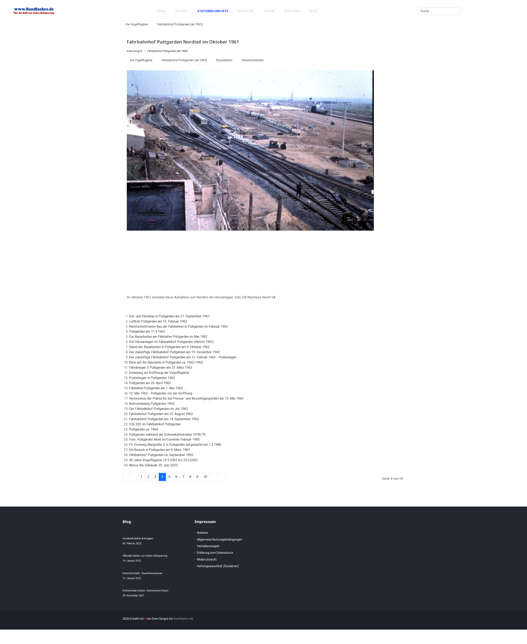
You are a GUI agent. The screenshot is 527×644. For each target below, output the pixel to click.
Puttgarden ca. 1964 (143, 429)
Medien (269, 11)
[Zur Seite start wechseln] (126, 477)
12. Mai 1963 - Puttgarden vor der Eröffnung (160, 393)
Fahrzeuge (246, 11)
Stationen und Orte (212, 11)
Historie (181, 11)
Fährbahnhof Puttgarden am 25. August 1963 (161, 414)
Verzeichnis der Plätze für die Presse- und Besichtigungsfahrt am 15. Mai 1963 (186, 398)
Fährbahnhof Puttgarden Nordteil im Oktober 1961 (183, 42)
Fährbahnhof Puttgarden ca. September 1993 (161, 455)
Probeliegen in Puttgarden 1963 (152, 378)
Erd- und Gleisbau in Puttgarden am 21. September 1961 (169, 316)
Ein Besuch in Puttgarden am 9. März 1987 (159, 450)
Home (161, 11)
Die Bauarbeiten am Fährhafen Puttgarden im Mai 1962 (168, 337)
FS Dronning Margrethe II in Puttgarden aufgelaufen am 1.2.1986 (175, 445)
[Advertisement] (263, 263)
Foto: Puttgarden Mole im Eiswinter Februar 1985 (164, 439)
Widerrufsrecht (207, 559)
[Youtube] (505, 11)
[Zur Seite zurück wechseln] (134, 477)
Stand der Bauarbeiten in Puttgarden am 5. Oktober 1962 (169, 347)
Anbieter (202, 532)
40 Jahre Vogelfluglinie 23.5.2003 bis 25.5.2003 (163, 460)
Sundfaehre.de (183, 618)
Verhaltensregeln (208, 546)
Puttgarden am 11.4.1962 (147, 331)
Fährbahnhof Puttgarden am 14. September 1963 (164, 419)
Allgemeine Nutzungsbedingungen (219, 539)
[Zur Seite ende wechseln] (221, 477)
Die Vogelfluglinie (137, 24)
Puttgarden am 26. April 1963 (150, 383)
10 (205, 477)
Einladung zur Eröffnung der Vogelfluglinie (159, 373)
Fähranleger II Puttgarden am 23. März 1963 (160, 368)
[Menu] (512, 11)
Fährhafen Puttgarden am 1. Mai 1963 (156, 388)
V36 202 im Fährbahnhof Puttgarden (155, 424)
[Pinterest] (498, 11)
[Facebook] (491, 11)
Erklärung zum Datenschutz (215, 552)
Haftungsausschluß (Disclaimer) (218, 566)
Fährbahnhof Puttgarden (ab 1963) (180, 24)
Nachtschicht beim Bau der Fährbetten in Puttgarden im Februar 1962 (178, 326)
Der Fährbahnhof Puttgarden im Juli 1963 (158, 409)
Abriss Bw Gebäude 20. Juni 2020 (153, 465)
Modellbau (292, 11)
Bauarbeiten (224, 60)
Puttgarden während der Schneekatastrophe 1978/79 (167, 434)
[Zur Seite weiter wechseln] (213, 477)
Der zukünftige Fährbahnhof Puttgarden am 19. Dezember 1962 (174, 352)
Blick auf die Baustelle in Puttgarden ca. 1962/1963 (166, 362)
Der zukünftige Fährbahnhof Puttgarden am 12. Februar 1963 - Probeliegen (182, 357)
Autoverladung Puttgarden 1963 (152, 404)
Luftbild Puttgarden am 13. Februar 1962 (158, 321)
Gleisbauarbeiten (253, 60)
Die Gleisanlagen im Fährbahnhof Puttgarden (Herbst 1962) (171, 342)
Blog (314, 11)
